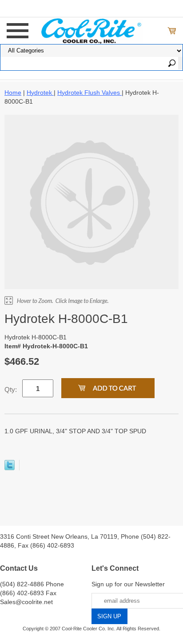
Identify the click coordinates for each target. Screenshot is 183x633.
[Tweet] (9, 468)
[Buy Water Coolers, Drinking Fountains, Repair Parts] (92, 29)
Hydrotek (40, 92)
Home (12, 92)
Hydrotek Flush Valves (89, 92)
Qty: (10, 389)
